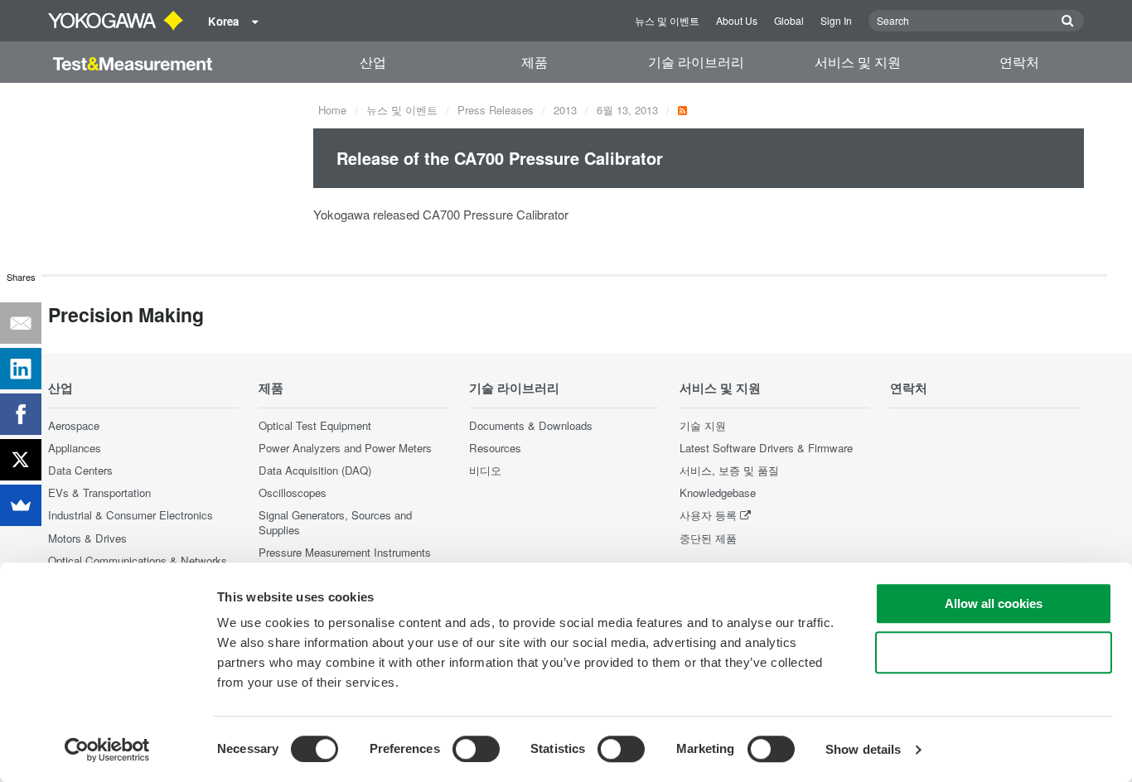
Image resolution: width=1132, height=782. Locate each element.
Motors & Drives (87, 538)
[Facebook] (20, 414)
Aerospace (73, 425)
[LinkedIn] (20, 368)
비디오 (485, 470)
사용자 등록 (708, 515)
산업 (373, 61)
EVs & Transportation (99, 492)
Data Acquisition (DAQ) (315, 470)
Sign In (836, 20)
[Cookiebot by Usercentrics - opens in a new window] (107, 749)
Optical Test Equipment (315, 425)
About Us (736, 20)
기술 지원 (703, 425)
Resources (495, 448)
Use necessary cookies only (993, 652)
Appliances (74, 448)
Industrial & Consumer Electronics (130, 515)
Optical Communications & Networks (137, 560)
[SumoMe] (20, 505)
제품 (534, 61)
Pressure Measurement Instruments (345, 552)
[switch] (476, 749)
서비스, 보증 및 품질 (729, 470)
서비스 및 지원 (858, 61)
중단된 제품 (708, 538)
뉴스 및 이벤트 (667, 20)
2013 (565, 110)
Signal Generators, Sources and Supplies (335, 522)
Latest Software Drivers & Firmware (766, 448)
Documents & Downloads (531, 425)
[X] (20, 459)
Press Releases (495, 110)
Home (332, 110)
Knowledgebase (718, 492)
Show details (863, 749)
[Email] (20, 323)
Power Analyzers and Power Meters (345, 448)
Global (789, 20)
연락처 (1019, 61)
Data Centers (80, 470)
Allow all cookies (994, 603)
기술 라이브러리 (696, 61)
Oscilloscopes (293, 492)
